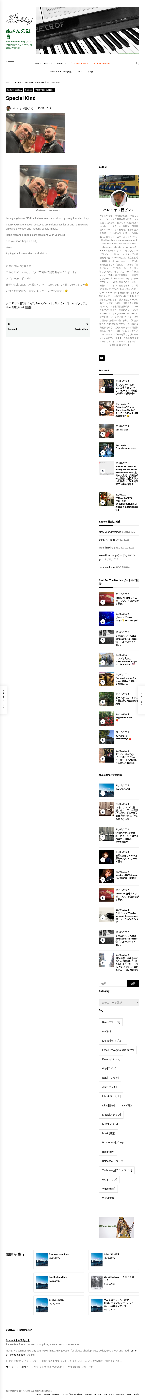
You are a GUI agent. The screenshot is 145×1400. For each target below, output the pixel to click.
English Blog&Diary (14, 90)
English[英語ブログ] (23, 303)
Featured (28, 90)
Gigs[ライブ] (62, 303)
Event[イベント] (45, 303)
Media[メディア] (111, 1114)
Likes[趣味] (108, 1105)
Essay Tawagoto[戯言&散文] (118, 1049)
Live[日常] (11, 307)
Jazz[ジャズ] (109, 1087)
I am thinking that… (109, 547)
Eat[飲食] (107, 1031)
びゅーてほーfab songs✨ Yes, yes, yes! (127, 619)
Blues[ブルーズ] (111, 1022)
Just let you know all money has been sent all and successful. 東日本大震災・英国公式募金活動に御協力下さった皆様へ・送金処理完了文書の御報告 (127, 475)
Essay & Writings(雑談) (61, 72)
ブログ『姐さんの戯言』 (80, 63)
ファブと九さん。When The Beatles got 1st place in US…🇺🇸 (126, 661)
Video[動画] (108, 1188)
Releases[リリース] (113, 1160)
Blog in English (102, 63)
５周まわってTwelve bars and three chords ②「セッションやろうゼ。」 (127, 917)
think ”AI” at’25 (107, 539)
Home (38, 63)
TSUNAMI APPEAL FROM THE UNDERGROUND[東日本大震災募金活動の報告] (127, 504)
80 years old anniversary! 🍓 (123, 737)
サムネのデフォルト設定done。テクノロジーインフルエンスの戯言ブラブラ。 (119, 1302)
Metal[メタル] (110, 1124)
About (47, 63)
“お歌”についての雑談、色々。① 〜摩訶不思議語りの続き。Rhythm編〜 (127, 837)
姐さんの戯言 (18, 33)
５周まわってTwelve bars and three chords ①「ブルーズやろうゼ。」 (126, 640)
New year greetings (110, 531)
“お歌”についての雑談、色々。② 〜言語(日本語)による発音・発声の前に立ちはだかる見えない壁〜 (127, 813)
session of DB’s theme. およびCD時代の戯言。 (127, 876)
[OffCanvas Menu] (13, 63)
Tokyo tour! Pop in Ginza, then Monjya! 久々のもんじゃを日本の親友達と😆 (127, 411)
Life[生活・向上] (111, 1096)
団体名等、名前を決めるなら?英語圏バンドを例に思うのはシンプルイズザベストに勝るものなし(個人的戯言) (127, 964)
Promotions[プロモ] (113, 1142)
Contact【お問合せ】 (18, 1340)
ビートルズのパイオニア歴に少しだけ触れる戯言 (127, 700)
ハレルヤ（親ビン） (23, 108)
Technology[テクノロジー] (117, 1170)
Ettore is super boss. (126, 448)
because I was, (107, 567)
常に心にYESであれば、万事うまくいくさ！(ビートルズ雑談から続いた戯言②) (126, 389)
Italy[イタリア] (78, 303)
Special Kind (122, 429)
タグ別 (90, 72)
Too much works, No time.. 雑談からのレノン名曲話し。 (126, 681)
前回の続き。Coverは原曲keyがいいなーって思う (126, 858)
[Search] (137, 63)
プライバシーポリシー (18, 1367)
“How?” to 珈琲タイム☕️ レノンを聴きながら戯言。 (127, 600)
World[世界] (108, 1198)
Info (80, 72)
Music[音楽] (25, 307)
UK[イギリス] (109, 1179)
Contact (60, 63)
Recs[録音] (108, 1151)
